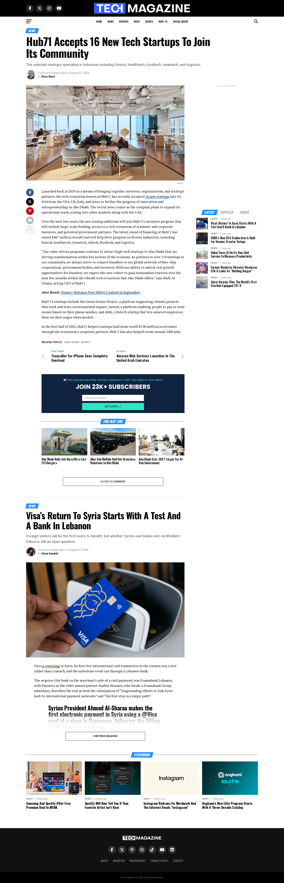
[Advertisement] (227, 146)
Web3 (137, 21)
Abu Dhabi (72, 342)
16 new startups (157, 196)
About (104, 861)
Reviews (123, 21)
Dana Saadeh (50, 553)
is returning (51, 666)
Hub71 (87, 342)
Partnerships (137, 861)
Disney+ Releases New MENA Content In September (100, 292)
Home (99, 21)
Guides (149, 21)
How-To (163, 21)
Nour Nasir (48, 76)
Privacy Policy (159, 861)
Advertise (119, 861)
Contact (178, 861)
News (111, 21)
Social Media (180, 21)
